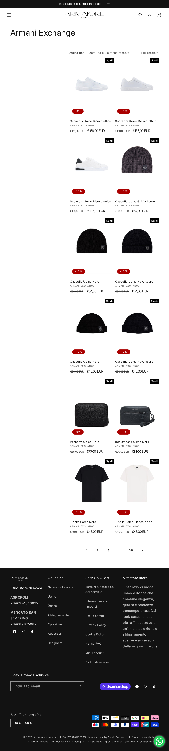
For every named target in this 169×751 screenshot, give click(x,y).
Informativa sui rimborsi (96, 603)
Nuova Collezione (60, 587)
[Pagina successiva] (142, 550)
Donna (52, 605)
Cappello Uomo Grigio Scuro (135, 201)
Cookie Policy (95, 634)
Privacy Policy (95, 625)
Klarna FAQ (93, 643)
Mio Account (94, 653)
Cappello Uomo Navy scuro (134, 281)
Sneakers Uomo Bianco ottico (90, 121)
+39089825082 (23, 624)
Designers (55, 643)
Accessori (55, 633)
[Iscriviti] (79, 686)
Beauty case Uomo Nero (132, 441)
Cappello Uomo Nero (84, 281)
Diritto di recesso (97, 662)
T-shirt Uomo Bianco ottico (134, 522)
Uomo (52, 596)
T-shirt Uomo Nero (83, 522)
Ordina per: (77, 52)
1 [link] (86, 550)
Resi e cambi (94, 615)
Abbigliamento (58, 615)
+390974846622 (24, 603)
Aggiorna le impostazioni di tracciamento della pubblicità (123, 741)
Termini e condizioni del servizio (99, 589)
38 (131, 550)
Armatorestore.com (46, 737)
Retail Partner (116, 737)
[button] (8, 15)
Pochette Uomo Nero (84, 441)
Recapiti (79, 741)
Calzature (55, 624)
